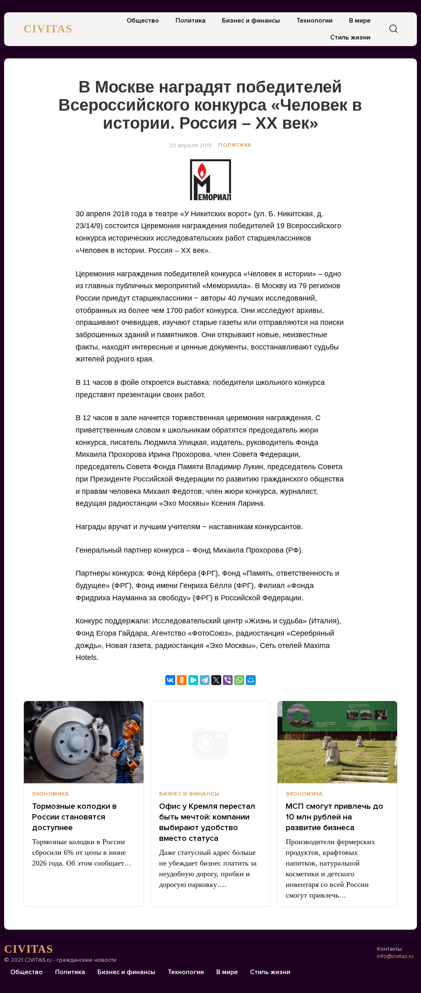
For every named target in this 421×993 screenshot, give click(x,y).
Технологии (314, 20)
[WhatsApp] (239, 680)
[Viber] (228, 680)
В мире (359, 20)
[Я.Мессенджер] (193, 680)
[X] (216, 680)
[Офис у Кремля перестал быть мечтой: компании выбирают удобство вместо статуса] (211, 742)
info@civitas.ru (395, 956)
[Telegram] (205, 680)
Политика (191, 20)
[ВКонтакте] (170, 680)
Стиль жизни (350, 37)
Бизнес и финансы (251, 20)
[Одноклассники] (182, 680)
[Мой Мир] (251, 680)
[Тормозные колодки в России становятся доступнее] (83, 742)
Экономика (50, 794)
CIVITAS (47, 29)
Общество (143, 20)
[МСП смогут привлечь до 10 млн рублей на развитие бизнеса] (337, 742)
